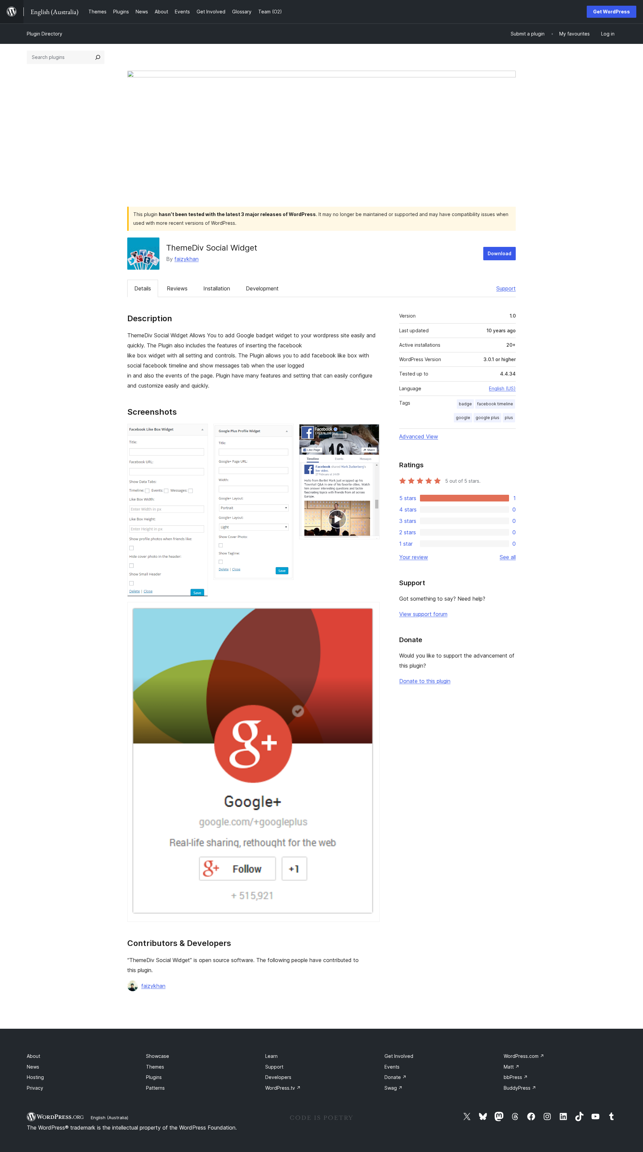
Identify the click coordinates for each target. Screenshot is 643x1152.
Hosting (35, 1077)
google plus (487, 417)
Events (392, 1067)
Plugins (154, 1077)
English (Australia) (109, 1117)
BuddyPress (520, 1088)
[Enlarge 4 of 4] (370, 611)
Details (142, 288)
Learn (271, 1056)
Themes (155, 1067)
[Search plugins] (97, 57)
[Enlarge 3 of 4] (370, 432)
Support (506, 288)
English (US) (502, 388)
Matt (511, 1067)
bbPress (516, 1077)
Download (499, 253)
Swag (393, 1088)
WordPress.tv (283, 1088)
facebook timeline (495, 403)
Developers (278, 1077)
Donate (395, 1077)
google (463, 417)
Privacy (35, 1088)
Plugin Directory (44, 34)
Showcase (157, 1056)
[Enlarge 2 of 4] (284, 432)
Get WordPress (611, 11)
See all (508, 557)
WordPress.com (524, 1056)
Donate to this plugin (424, 681)
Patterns (155, 1088)
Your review (413, 557)
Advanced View (418, 436)
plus (509, 417)
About (33, 1056)
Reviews (177, 288)
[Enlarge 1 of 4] (199, 432)
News (33, 1067)
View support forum (423, 614)
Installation (216, 288)
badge (465, 403)
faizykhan (186, 259)
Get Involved (398, 1056)
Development (262, 288)
